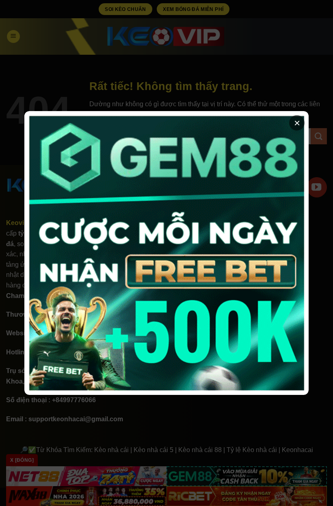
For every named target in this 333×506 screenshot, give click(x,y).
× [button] (297, 123)
